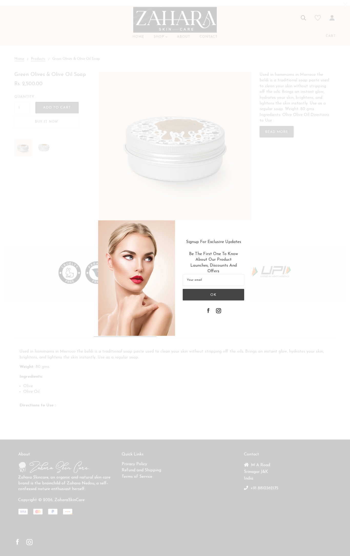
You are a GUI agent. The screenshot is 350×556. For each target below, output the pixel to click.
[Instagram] (218, 311)
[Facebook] (208, 311)
